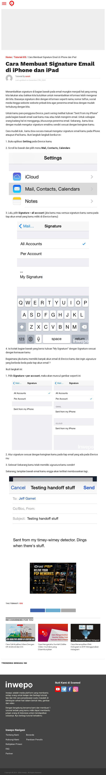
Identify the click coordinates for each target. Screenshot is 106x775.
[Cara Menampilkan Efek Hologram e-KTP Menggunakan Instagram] (85, 640)
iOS (21, 603)
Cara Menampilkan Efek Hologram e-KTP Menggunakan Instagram (85, 647)
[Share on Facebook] (37, 609)
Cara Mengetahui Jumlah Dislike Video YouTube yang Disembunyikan (52, 647)
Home (9, 57)
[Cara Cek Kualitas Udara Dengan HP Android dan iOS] (20, 640)
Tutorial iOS (20, 57)
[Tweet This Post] (53, 609)
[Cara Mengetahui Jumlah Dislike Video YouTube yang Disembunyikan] (53, 640)
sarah (27, 76)
